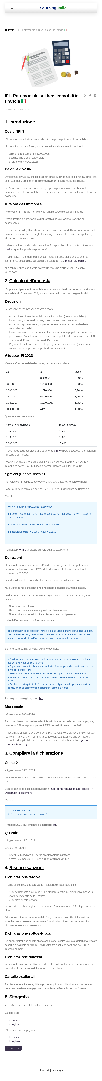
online (57, 450)
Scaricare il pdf (13, 1048)
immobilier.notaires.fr (76, 260)
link (41, 698)
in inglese (14, 1024)
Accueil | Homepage (52, 1070)
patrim (8, 249)
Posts (11, 30)
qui (54, 824)
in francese (15, 1020)
